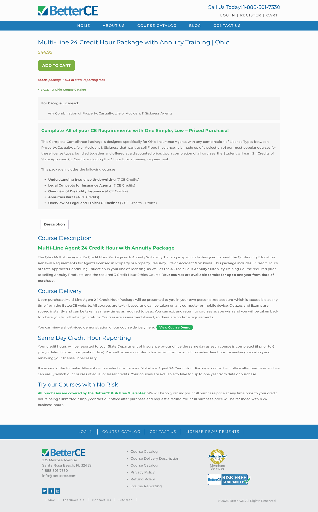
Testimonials (74, 499)
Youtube (57, 491)
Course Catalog (144, 451)
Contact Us (101, 499)
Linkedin (44, 491)
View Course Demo (174, 327)
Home (50, 499)
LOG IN (85, 432)
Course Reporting (146, 486)
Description (54, 224)
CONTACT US (163, 432)
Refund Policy (142, 479)
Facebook (51, 491)
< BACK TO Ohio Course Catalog (62, 89)
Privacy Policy (142, 472)
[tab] (54, 224)
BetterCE (96, 9)
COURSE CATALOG (121, 432)
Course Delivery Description (154, 458)
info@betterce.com (59, 476)
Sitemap (126, 499)
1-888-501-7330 (261, 7)
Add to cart (56, 65)
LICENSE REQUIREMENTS (212, 432)
